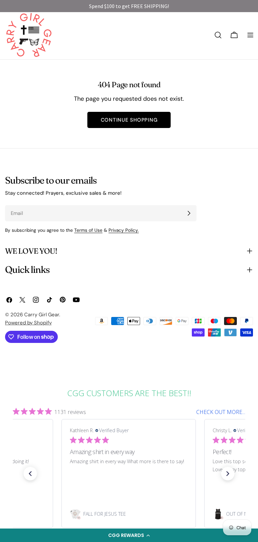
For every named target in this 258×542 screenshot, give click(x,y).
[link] (128, 514)
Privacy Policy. (124, 230)
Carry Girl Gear (41, 314)
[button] (129, 535)
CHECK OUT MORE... (220, 412)
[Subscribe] (189, 213)
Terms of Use (88, 230)
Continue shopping (129, 120)
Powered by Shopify (28, 322)
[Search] (218, 35)
